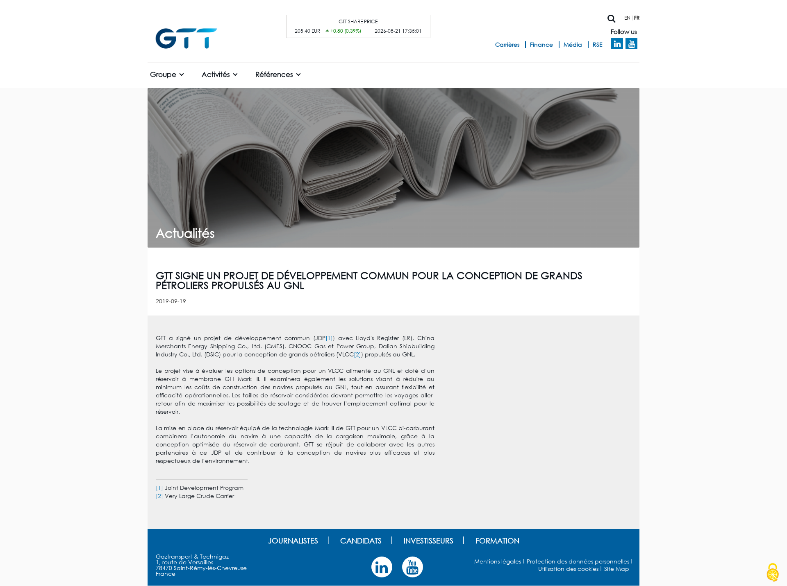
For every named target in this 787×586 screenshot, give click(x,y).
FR (636, 18)
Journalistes (293, 540)
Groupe (163, 74)
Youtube (631, 44)
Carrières (507, 44)
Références (274, 74)
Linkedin (617, 44)
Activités (216, 74)
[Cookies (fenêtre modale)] (772, 572)
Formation (497, 540)
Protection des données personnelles (578, 561)
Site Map (616, 568)
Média (573, 44)
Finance (541, 44)
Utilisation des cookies (568, 568)
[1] (329, 337)
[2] (357, 354)
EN (627, 18)
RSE (598, 44)
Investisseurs (428, 540)
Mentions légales (497, 561)
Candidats (361, 540)
